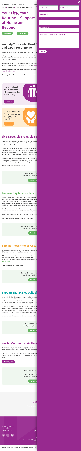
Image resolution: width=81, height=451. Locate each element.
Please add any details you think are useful (52, 34)
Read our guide (9, 362)
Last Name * (63, 8)
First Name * (43, 8)
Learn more (9, 102)
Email (40, 19)
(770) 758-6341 (23, 33)
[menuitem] (5, 4)
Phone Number (44, 14)
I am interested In (44, 27)
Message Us (7, 33)
